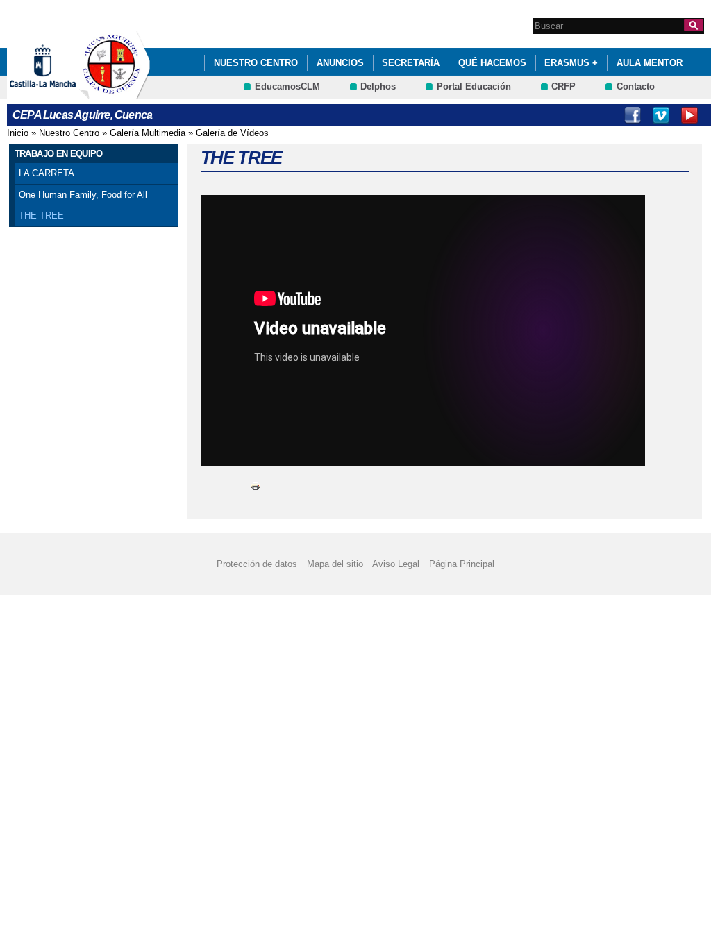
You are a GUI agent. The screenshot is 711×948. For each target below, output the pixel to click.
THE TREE (41, 215)
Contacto (636, 86)
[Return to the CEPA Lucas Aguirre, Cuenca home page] (114, 92)
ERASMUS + (571, 63)
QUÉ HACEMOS (492, 63)
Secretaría (411, 63)
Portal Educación (474, 86)
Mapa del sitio (335, 564)
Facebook (632, 115)
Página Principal (461, 564)
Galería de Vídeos (232, 133)
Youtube (689, 115)
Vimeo (661, 115)
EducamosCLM (287, 86)
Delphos (378, 86)
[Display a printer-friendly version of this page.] (255, 485)
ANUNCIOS (340, 63)
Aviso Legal (395, 564)
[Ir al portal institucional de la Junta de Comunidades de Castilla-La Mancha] (60, 92)
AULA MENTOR (650, 63)
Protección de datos (257, 564)
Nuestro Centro (256, 63)
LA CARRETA (46, 173)
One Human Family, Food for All (83, 194)
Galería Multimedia (147, 133)
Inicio (17, 133)
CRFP (563, 86)
